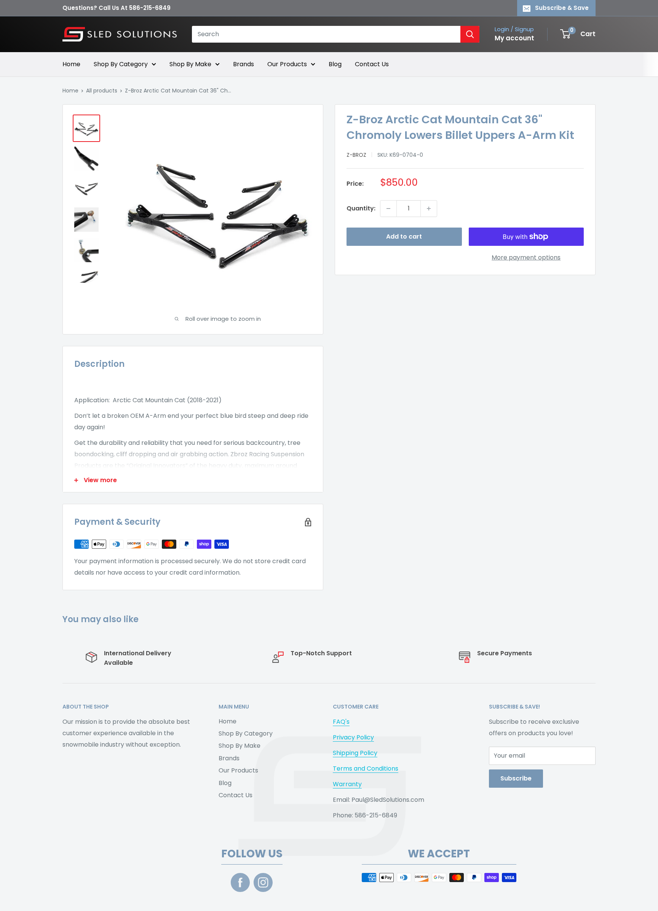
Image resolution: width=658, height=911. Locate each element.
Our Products (287, 64)
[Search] (469, 34)
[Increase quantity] (429, 209)
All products (101, 90)
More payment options (526, 257)
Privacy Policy (353, 737)
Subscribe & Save (562, 8)
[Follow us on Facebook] (240, 882)
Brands (243, 64)
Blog (335, 64)
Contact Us (372, 64)
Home (71, 64)
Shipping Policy (355, 753)
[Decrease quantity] (388, 209)
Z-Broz (356, 155)
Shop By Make (190, 64)
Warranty (347, 784)
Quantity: (361, 208)
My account (514, 38)
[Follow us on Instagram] (263, 882)
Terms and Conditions (365, 768)
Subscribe (516, 778)
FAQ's (341, 721)
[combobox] (326, 34)
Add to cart (404, 236)
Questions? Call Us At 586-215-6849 (116, 8)
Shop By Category (121, 64)
